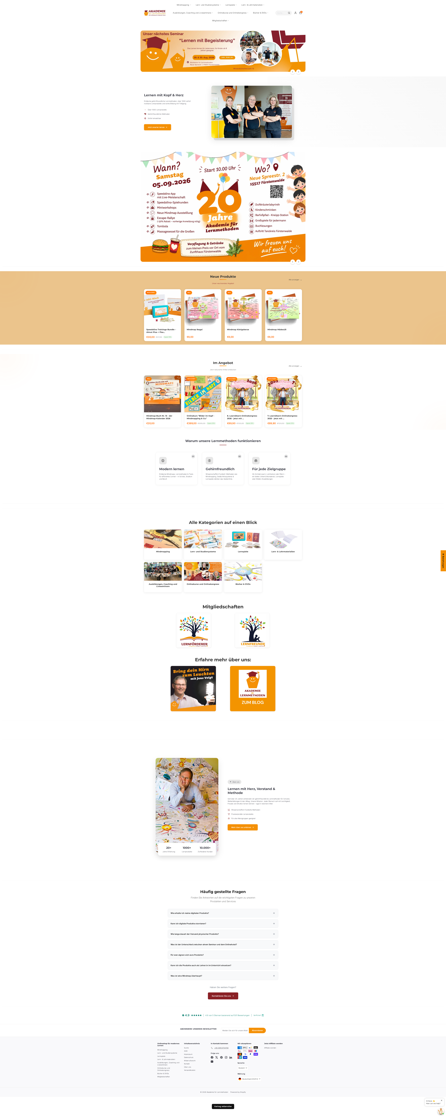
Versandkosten (189, 1070)
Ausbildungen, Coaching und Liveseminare (192, 13)
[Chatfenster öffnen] (441, 1111)
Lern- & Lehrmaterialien (251, 5)
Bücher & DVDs (259, 13)
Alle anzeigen (294, 280)
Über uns (187, 1067)
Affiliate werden (270, 1048)
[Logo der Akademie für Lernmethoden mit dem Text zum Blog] (252, 688)
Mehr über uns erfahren (241, 827)
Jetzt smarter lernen (156, 127)
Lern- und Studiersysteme (207, 5)
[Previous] (292, 71)
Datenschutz (188, 1057)
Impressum (188, 1054)
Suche (186, 1048)
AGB (185, 1051)
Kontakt (187, 1064)
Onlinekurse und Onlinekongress (232, 13)
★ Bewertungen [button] (443, 560)
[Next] (298, 71)
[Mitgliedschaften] (193, 630)
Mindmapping (183, 5)
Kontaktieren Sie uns (221, 996)
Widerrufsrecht (189, 1061)
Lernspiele (230, 5)
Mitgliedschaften (219, 20)
